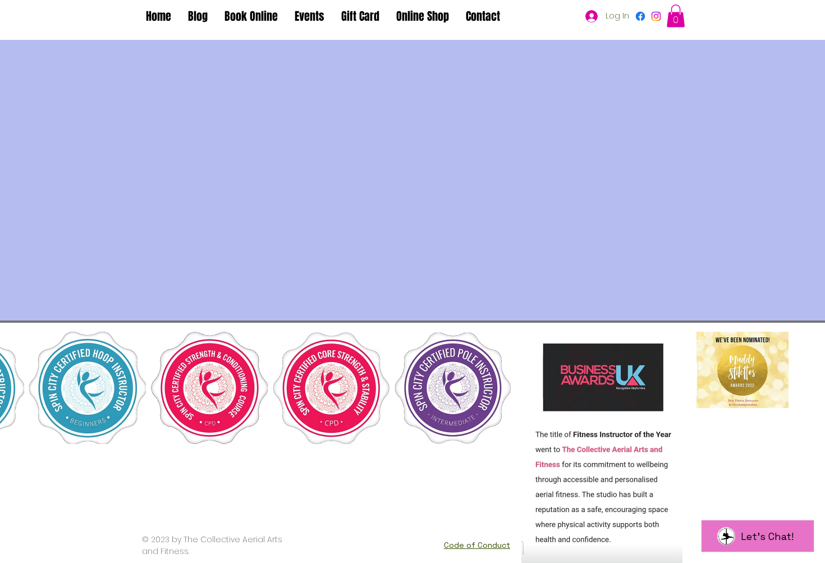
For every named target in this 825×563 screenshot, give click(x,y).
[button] (675, 16)
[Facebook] (640, 16)
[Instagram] (656, 16)
